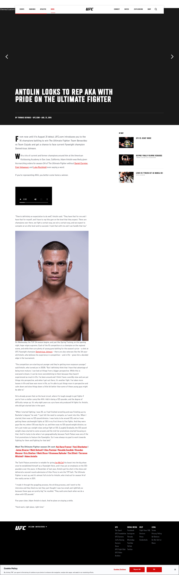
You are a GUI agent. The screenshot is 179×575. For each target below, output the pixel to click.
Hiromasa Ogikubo (57, 453)
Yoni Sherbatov (80, 447)
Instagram (130, 534)
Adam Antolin (31, 456)
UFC (116, 527)
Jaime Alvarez (22, 450)
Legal (154, 527)
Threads (130, 537)
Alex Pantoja (50, 450)
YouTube (130, 543)
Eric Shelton (30, 453)
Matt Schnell (36, 450)
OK (154, 569)
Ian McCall (59, 463)
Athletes (43, 9)
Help (141, 527)
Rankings (32, 9)
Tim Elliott (72, 453)
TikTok (129, 546)
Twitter (130, 549)
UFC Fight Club (120, 549)
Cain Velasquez (22, 167)
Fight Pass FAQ (144, 530)
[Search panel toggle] (155, 9)
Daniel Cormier (81, 163)
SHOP (149, 9)
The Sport (118, 530)
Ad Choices (155, 537)
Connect (117, 9)
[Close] (175, 569)
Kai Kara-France (63, 447)
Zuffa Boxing (138, 9)
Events (22, 9)
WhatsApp (130, 540)
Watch (126, 9)
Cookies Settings (120, 569)
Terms (154, 530)
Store (117, 546)
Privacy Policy (157, 534)
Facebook (130, 530)
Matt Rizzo (42, 453)
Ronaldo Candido (66, 450)
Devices (142, 534)
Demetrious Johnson (44, 352)
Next (171, 57)
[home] (90, 9)
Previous (7, 57)
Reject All (137, 569)
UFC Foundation (120, 534)
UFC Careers (119, 537)
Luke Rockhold (40, 167)
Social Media (132, 527)
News (52, 9)
